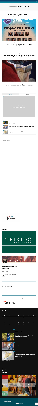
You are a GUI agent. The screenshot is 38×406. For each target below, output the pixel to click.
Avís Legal (3, 368)
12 (33, 319)
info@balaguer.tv (9, 401)
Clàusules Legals (4, 369)
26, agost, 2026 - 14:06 (22, 107)
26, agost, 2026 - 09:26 (12, 123)
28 (9, 324)
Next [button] (35, 386)
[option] (19, 385)
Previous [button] (2, 386)
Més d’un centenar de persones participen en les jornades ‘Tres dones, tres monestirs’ (19, 56)
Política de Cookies (5, 370)
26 (33, 322)
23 (18, 322)
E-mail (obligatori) (5, 271)
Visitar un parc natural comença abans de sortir (19, 105)
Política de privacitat (13, 274)
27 (4, 324)
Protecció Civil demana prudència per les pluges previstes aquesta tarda (20, 131)
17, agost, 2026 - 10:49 (22, 386)
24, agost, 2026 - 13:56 (12, 132)
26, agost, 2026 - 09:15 (18, 347)
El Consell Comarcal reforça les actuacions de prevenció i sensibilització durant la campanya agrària (21, 121)
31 (23, 324)
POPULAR (27, 94)
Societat (19, 53)
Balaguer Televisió (16, 107)
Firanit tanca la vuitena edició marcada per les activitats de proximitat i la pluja (19, 384)
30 (18, 324)
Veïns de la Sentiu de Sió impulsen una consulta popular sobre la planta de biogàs (21, 126)
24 (23, 322)
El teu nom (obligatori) (6, 268)
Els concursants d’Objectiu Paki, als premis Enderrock (19, 15)
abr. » (6, 325)
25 (28, 322)
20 (4, 322)
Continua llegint (19, 48)
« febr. (3, 325)
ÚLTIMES (10, 94)
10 (23, 319)
